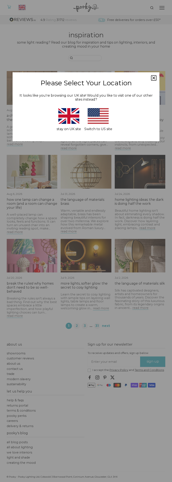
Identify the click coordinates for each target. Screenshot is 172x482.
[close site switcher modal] (153, 77)
